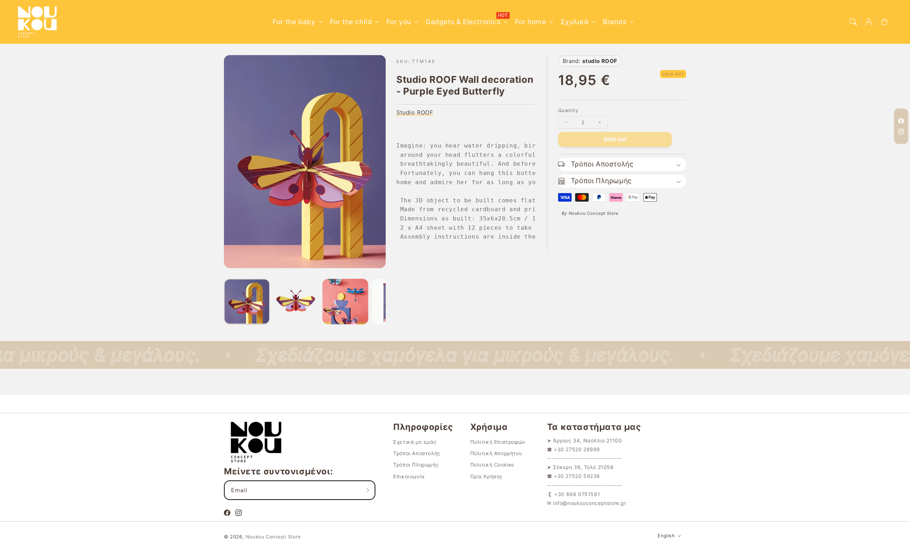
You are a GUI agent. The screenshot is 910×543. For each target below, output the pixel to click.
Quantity (568, 110)
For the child (351, 21)
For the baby (294, 21)
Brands (615, 21)
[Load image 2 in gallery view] (296, 302)
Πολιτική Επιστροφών (497, 442)
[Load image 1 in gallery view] (247, 302)
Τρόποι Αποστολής (416, 453)
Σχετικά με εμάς (415, 442)
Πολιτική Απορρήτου (496, 453)
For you (398, 21)
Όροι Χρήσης (486, 476)
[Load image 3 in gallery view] (345, 302)
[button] (853, 22)
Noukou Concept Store (273, 536)
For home (530, 21)
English (666, 535)
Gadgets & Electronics (463, 21)
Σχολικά (575, 21)
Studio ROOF (414, 112)
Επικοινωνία (409, 476)
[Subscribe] (367, 490)
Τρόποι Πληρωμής (416, 465)
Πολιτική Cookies (492, 465)
